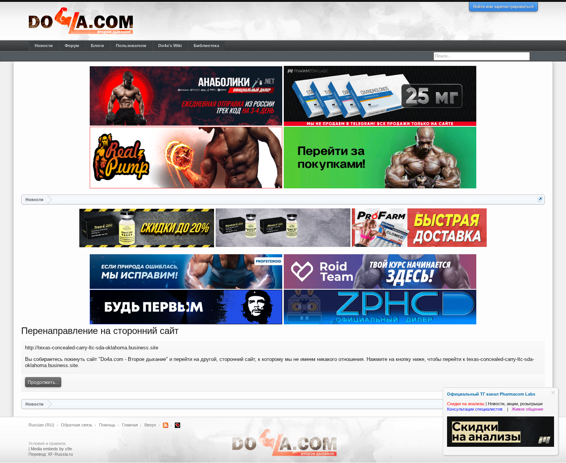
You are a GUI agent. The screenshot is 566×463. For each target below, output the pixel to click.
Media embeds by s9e (51, 448)
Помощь (107, 425)
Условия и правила (46, 443)
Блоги (97, 45)
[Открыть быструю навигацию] (540, 199)
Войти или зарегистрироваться (503, 6)
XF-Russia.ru (60, 454)
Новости (44, 45)
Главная (130, 425)
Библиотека (206, 45)
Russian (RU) (41, 425)
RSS (165, 425)
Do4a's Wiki (170, 45)
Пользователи (131, 45)
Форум (72, 45)
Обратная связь (76, 425)
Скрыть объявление (553, 393)
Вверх (150, 425)
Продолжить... (43, 382)
